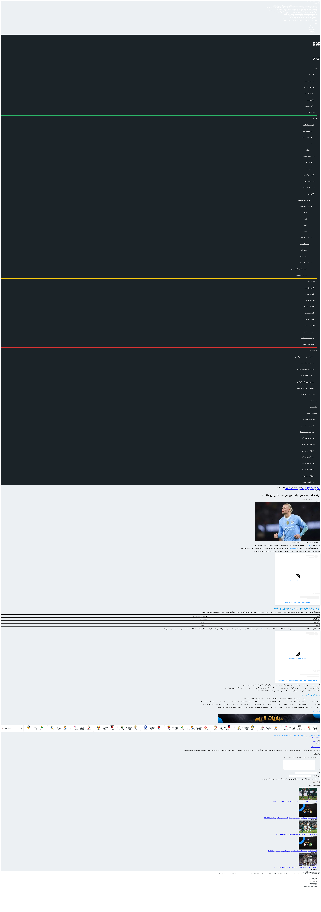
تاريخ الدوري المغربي (308, 482)
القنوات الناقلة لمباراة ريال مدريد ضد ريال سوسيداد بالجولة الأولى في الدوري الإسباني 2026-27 (291, 7)
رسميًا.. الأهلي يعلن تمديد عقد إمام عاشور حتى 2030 (303, 15)
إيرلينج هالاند (304, 489)
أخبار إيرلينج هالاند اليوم (314, 489)
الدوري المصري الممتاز (307, 306)
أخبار (315, 68)
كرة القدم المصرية (305, 244)
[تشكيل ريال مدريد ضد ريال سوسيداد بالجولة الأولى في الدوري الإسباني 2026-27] (308, 799)
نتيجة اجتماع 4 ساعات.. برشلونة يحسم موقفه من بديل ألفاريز (300, 14)
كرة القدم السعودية (305, 206)
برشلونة (308, 168)
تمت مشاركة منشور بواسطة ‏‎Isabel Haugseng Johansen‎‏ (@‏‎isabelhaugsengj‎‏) (298, 680)
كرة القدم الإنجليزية (308, 125)
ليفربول (308, 143)
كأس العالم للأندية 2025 (310, 886)
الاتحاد (305, 212)
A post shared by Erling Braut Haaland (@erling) (297, 602)
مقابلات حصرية (309, 93)
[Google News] (316, 741)
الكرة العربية (310, 194)
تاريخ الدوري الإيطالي (308, 457)
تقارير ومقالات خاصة (309, 487)
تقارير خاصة (310, 100)
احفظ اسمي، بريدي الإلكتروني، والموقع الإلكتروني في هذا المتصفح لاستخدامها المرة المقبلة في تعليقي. (290, 779)
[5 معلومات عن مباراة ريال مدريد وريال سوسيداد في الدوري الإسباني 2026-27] (308, 865)
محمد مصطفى (316, 499)
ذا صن (260, 628)
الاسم (318, 772)
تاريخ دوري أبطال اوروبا (307, 425)
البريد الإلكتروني (316, 775)
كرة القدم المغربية (305, 262)
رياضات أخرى (313, 400)
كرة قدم (314, 118)
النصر (305, 219)
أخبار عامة (311, 74)
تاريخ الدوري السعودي (308, 469)
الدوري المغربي (309, 313)
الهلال (305, 225)
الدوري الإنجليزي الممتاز (293, 735)
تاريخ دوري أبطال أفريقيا (307, 432)
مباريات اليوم (313, 407)
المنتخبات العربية (312, 350)
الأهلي (305, 231)
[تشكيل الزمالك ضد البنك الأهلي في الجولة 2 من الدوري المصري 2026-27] (308, 832)
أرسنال (308, 150)
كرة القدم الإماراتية (305, 237)
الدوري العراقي (309, 319)
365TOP (287, 489)
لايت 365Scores (309, 112)
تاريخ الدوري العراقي (308, 476)
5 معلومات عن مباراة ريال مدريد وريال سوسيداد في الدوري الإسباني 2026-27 (296, 12)
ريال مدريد (307, 162)
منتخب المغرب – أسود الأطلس (305, 369)
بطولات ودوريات (312, 281)
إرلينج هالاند (308, 545)
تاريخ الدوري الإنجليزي (308, 444)
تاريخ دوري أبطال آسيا (308, 438)
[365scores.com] (316, 45)
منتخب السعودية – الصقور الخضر (305, 356)
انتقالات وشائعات (309, 87)
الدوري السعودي (309, 300)
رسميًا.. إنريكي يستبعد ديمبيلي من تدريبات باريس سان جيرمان (300, 18)
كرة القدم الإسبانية (308, 156)
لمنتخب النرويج (294, 548)
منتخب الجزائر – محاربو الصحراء (305, 388)
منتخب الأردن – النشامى (307, 394)
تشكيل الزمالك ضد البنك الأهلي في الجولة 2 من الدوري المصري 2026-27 (297, 9)
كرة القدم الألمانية (309, 181)
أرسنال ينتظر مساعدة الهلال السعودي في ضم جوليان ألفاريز (300, 20)
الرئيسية (318, 487)
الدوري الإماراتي (309, 325)
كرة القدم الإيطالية (308, 175)
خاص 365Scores (309, 106)
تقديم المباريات (309, 81)
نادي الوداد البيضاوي (301, 275)
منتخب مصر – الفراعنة (307, 363)
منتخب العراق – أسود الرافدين (305, 382)
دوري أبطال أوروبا (309, 331)
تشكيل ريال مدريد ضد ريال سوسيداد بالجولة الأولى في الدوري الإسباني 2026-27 (295, 6)
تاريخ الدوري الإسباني (308, 450)
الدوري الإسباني (309, 294)
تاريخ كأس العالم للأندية (307, 419)
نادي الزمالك (303, 256)
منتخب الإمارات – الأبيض (307, 375)
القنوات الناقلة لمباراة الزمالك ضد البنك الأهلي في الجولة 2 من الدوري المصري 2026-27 (293, 10)
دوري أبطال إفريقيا (308, 344)
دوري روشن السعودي (304, 200)
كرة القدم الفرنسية (308, 187)
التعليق (318, 769)
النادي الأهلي (303, 250)
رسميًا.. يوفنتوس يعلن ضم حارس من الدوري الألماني (302, 17)
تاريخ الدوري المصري (308, 463)
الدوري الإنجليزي (309, 288)
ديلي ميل (241, 698)
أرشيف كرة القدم (312, 413)
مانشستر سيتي (306, 131)
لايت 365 (284, 735)
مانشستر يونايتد (306, 137)
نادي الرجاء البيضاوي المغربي (299, 269)
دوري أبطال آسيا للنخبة (307, 338)
